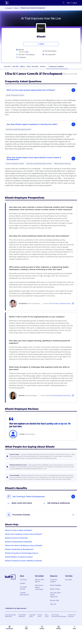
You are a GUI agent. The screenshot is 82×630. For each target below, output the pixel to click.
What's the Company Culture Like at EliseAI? (23, 534)
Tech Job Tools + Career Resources (55, 595)
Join (68, 3)
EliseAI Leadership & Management (19, 549)
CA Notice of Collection (71, 615)
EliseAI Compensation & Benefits (18, 542)
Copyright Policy (32, 615)
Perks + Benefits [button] (32, 66)
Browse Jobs (54, 600)
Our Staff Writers (23, 588)
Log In (74, 3)
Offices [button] (22, 66)
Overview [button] (7, 66)
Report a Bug (55, 589)
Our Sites (68, 579)
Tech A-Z (53, 604)
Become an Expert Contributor (39, 587)
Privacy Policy (40, 615)
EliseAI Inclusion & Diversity (16, 538)
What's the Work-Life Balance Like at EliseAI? (23, 545)
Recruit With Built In (39, 580)
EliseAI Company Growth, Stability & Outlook (23, 561)
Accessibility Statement (22, 615)
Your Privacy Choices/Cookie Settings (59, 615)
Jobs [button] (15, 66)
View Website (22, 57)
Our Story (23, 579)
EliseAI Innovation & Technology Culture (21, 553)
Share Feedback (55, 585)
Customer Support (53, 580)
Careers (22, 583)
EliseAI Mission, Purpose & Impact (19, 557)
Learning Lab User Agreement (10, 615)
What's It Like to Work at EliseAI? (18, 530)
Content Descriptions (24, 594)
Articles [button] (42, 66)
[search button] (63, 3)
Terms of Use (46, 615)
